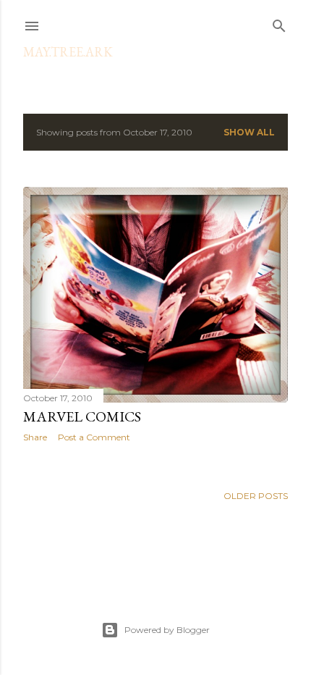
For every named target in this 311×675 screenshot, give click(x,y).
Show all (249, 132)
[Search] (279, 23)
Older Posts (255, 495)
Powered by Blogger (167, 629)
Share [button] (35, 437)
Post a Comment (94, 437)
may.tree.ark (68, 51)
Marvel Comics (82, 416)
